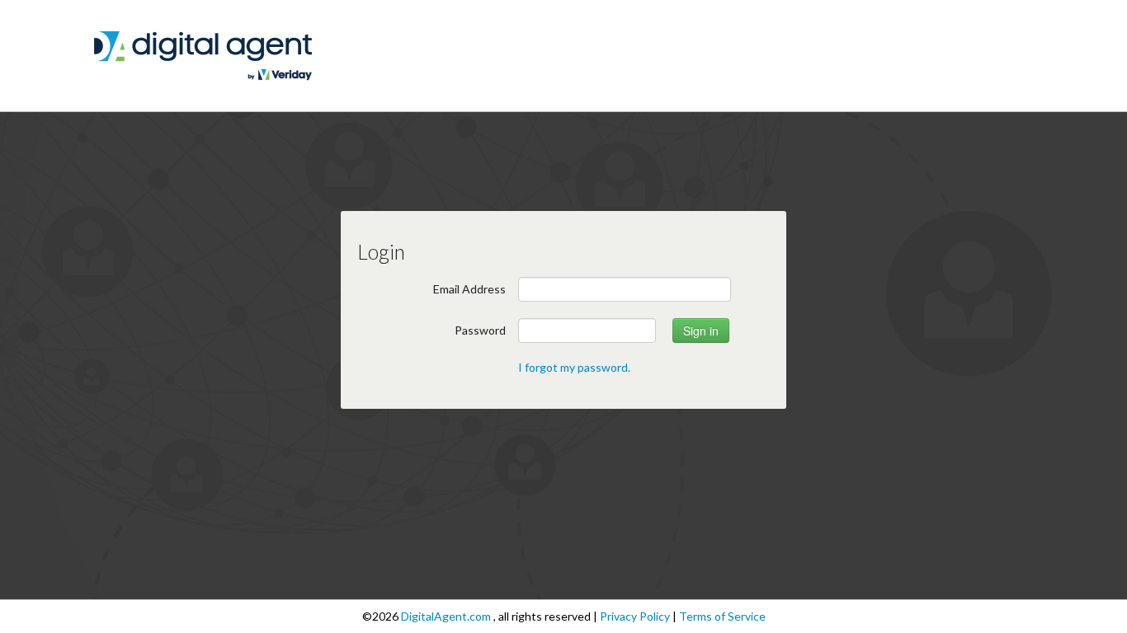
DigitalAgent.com (447, 616)
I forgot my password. (574, 367)
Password (480, 330)
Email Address (469, 289)
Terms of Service (722, 616)
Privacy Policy (636, 616)
